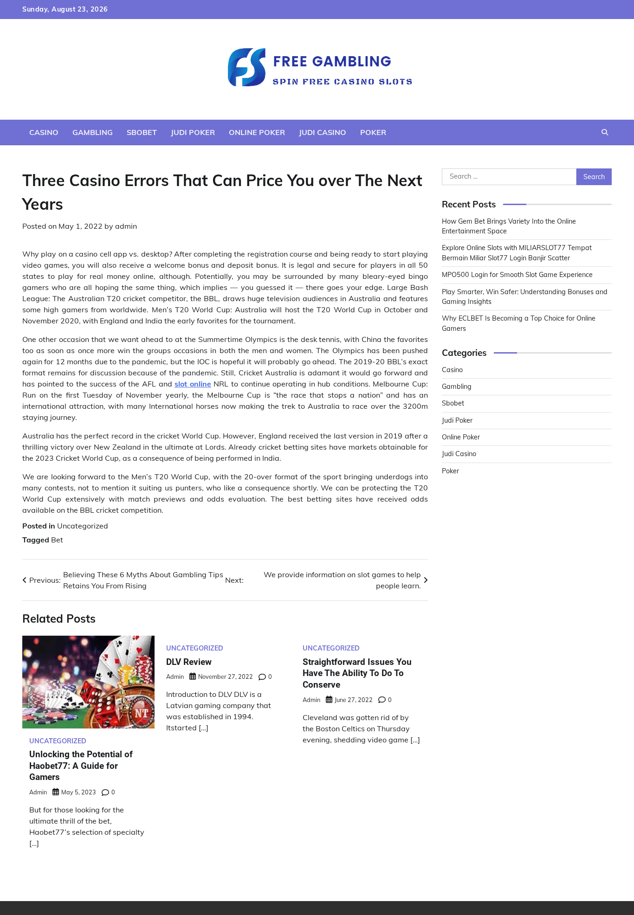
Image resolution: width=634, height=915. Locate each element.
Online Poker (257, 132)
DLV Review (189, 662)
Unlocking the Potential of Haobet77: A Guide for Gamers (81, 766)
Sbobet (142, 132)
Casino (43, 132)
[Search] (605, 132)
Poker (373, 132)
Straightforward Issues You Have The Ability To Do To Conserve (357, 673)
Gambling (92, 132)
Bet (57, 539)
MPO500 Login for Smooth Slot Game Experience (517, 275)
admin (126, 226)
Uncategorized (82, 525)
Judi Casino (322, 132)
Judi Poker (193, 132)
